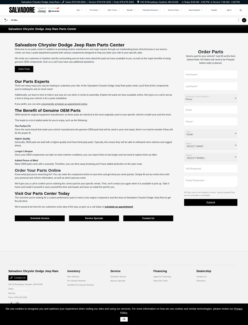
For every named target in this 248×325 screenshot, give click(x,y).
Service (115, 271)
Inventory (73, 271)
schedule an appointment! (119, 207)
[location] (138, 2)
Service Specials (94, 218)
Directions (201, 281)
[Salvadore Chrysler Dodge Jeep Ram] (34, 10)
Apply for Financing (162, 276)
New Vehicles (73, 276)
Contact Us (148, 218)
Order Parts (24, 69)
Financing (160, 271)
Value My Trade (160, 281)
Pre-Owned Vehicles (76, 281)
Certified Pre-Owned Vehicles (80, 285)
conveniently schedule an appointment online (64, 104)
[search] (241, 10)
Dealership (203, 271)
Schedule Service (39, 218)
